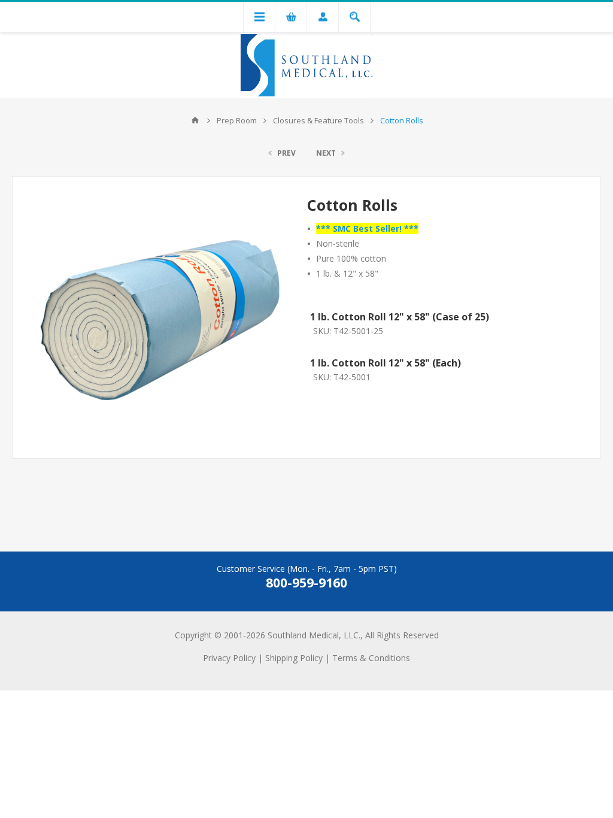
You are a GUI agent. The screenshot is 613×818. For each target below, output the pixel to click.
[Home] (195, 120)
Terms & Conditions (371, 658)
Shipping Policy (294, 658)
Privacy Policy (229, 658)
